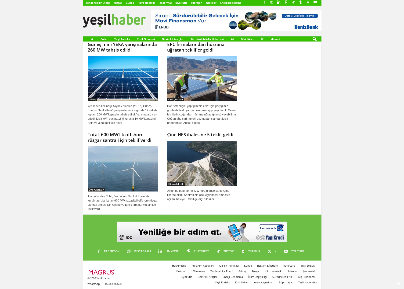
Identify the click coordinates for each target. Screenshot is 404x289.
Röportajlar (286, 282)
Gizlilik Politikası (229, 265)
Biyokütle (181, 2)
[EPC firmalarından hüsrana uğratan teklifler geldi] (202, 78)
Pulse (104, 39)
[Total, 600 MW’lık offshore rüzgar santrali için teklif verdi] (123, 169)
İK (262, 39)
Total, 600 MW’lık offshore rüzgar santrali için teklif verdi (119, 137)
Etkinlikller (241, 282)
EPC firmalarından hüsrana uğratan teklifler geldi (195, 47)
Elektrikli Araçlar (173, 39)
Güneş (130, 2)
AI (232, 39)
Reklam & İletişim (267, 265)
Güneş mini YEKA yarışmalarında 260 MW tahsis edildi (122, 47)
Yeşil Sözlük (308, 265)
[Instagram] (271, 2)
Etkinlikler (247, 39)
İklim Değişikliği (257, 277)
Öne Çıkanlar (175, 99)
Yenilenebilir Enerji (98, 2)
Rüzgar (117, 2)
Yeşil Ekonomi (146, 39)
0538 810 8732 (113, 284)
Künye (248, 265)
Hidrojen (196, 2)
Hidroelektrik (146, 2)
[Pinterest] (286, 2)
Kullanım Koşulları (202, 265)
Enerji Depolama (231, 2)
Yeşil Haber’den (307, 282)
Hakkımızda (179, 265)
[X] (308, 2)
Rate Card (289, 265)
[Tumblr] (300, 2)
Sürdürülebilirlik (282, 277)
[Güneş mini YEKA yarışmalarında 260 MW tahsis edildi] (123, 78)
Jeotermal (165, 2)
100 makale (198, 271)
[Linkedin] (279, 2)
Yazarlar (181, 271)
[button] (314, 39)
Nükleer (211, 2)
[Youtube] (315, 2)
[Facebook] (264, 2)
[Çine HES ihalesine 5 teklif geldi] (202, 163)
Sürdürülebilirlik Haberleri (207, 39)
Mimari (275, 39)
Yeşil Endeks (122, 39)
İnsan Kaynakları (263, 282)
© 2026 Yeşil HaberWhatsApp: (98, 281)
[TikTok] (293, 2)
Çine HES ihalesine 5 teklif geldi (200, 135)
